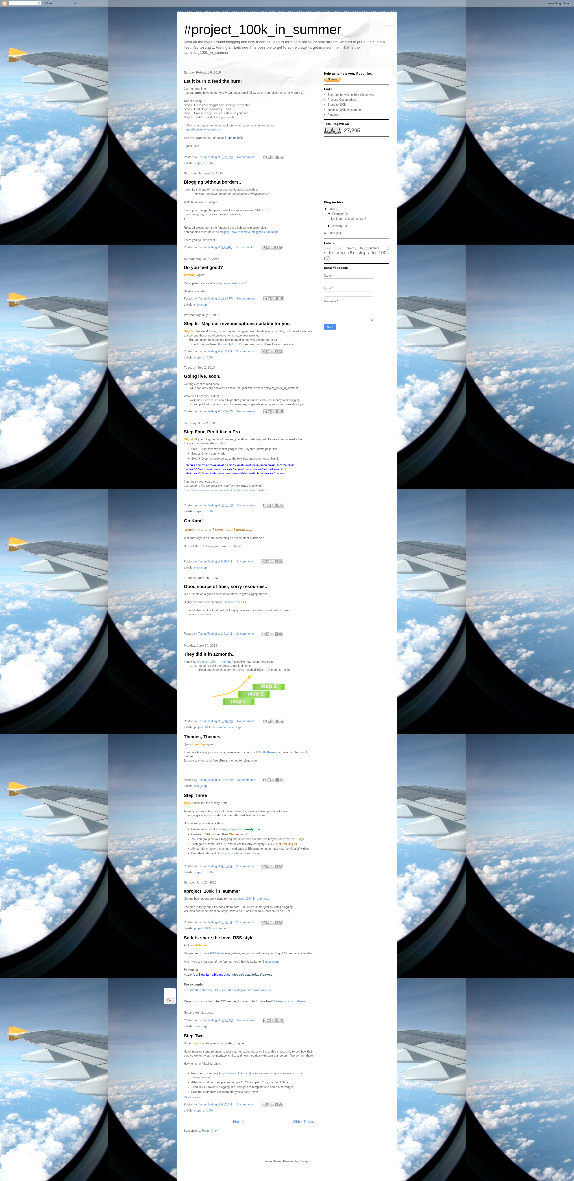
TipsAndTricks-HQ (235, 602)
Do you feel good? (203, 267)
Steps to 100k (234, 137)
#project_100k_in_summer (281, 388)
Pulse (278, 1001)
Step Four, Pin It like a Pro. (212, 431)
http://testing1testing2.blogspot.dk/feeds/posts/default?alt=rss (227, 990)
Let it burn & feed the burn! (213, 81)
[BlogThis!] (269, 157)
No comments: (247, 157)
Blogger (304, 1161)
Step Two (194, 1035)
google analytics (202, 815)
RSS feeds (217, 953)
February (338, 213)
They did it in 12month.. (209, 654)
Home (238, 1121)
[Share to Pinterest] (282, 157)
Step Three (195, 795)
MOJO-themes (267, 752)
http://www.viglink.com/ (235, 1073)
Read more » (192, 1097)
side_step (200, 304)
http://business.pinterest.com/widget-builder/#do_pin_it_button (225, 490)
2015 (332, 209)
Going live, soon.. (203, 376)
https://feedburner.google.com (203, 129)
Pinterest (333, 114)
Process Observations (342, 99)
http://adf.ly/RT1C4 (229, 344)
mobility (328, 248)
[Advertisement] (357, 167)
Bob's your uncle (227, 853)
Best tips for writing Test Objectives (351, 94)
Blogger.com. (271, 961)
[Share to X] (273, 157)
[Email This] (265, 157)
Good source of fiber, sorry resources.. (225, 586)
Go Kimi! (193, 520)
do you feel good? (234, 283)
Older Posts (303, 1121)
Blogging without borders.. (212, 182)
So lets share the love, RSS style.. (220, 937)
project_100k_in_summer (210, 727)
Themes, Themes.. (203, 736)
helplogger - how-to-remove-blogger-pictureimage (247, 232)
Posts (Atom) (210, 1130)
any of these (296, 1001)
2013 (332, 233)
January (338, 226)
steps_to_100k (203, 163)
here (208, 614)
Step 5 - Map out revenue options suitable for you (237, 323)
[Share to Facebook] (278, 157)
